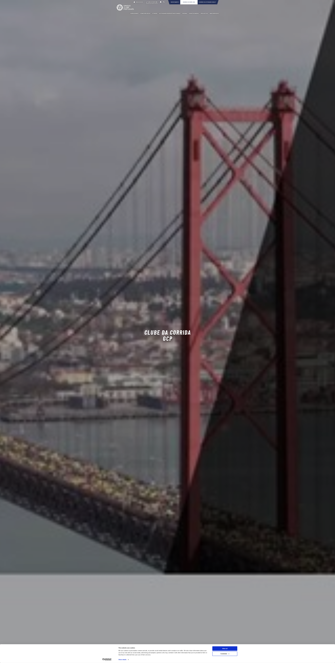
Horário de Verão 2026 (189, 2)
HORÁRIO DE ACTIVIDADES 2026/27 (207, 2)
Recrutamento (175, 2)
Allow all (224, 648)
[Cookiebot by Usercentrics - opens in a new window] (107, 659)
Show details (122, 659)
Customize (224, 653)
